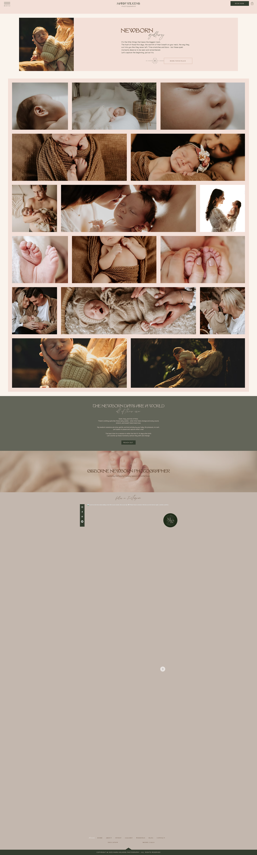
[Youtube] (82, 521)
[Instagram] (82, 507)
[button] (7, 3)
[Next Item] (162, 669)
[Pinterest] (82, 517)
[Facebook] (82, 512)
